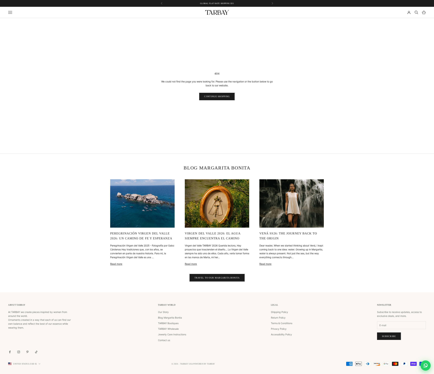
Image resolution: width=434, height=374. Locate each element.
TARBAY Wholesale (168, 328)
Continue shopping (217, 96)
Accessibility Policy (281, 334)
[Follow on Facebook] (10, 352)
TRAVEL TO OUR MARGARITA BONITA (217, 277)
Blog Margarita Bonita (170, 317)
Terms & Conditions (281, 323)
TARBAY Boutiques (168, 323)
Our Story (163, 312)
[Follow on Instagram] (18, 352)
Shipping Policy (279, 312)
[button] (425, 365)
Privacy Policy (279, 328)
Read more (116, 263)
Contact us (164, 340)
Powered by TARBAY (204, 364)
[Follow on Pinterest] (27, 352)
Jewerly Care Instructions (172, 334)
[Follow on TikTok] (36, 352)
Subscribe (389, 336)
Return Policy (278, 317)
